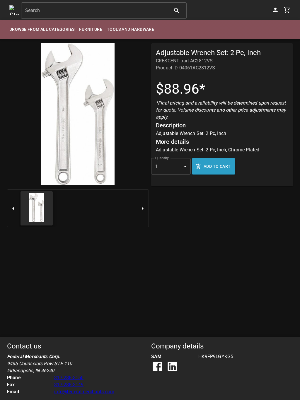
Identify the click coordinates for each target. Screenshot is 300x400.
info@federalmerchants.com (84, 391)
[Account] (275, 10)
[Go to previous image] (13, 208)
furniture (90, 29)
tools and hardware (130, 29)
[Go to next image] (143, 208)
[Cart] (287, 10)
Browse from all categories (41, 29)
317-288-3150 (68, 377)
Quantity (162, 158)
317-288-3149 (68, 384)
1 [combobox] (156, 166)
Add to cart (217, 166)
